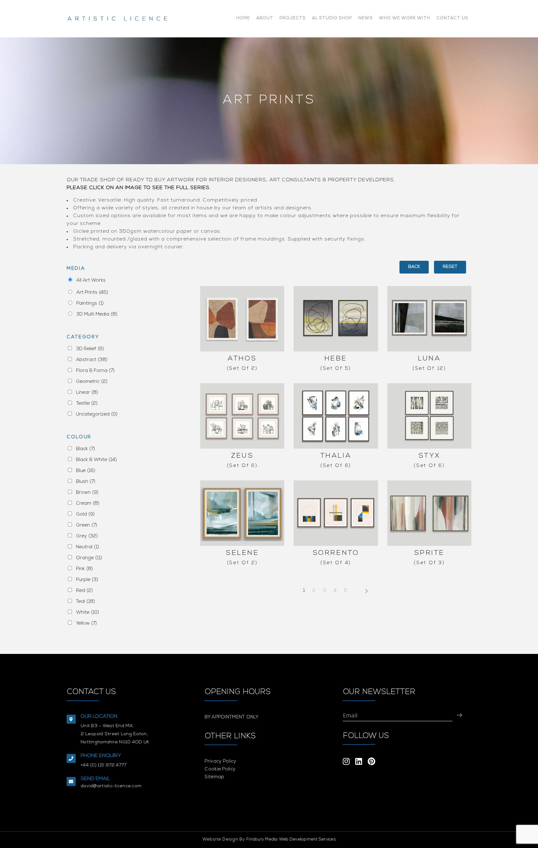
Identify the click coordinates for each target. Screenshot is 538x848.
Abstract (91, 360)
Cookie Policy (220, 769)
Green (86, 525)
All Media (89, 281)
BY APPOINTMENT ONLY (231, 717)
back (414, 267)
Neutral (87, 547)
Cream (87, 503)
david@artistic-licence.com (111, 786)
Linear (87, 392)
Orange (89, 558)
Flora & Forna (95, 371)
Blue (85, 471)
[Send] (459, 715)
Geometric (91, 381)
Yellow (86, 623)
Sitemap (214, 777)
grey (87, 536)
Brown (87, 492)
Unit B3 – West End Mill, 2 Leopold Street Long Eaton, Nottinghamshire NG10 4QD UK (115, 734)
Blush (85, 481)
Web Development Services (307, 840)
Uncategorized (96, 414)
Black (85, 449)
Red (84, 590)
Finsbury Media (262, 840)
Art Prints (92, 292)
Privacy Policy (220, 761)
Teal (85, 601)
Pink (84, 569)
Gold (85, 514)
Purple (87, 580)
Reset (450, 267)
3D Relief (90, 349)
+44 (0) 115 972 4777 (104, 765)
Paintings (90, 303)
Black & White (96, 460)
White (87, 612)
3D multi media (96, 314)
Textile (86, 403)
